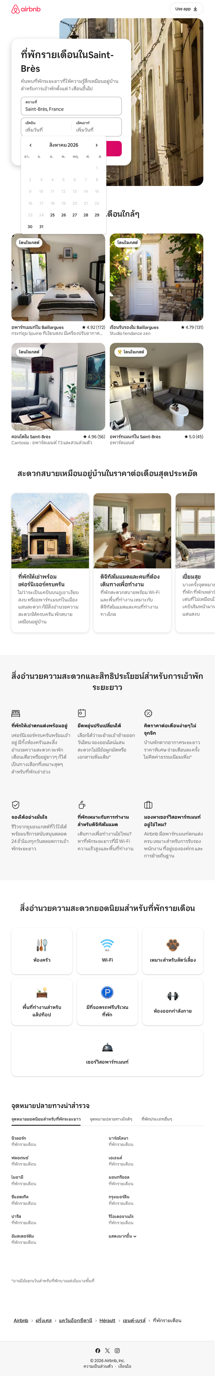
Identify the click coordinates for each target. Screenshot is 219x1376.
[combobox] (71, 109)
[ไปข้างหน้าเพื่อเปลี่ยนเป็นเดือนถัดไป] (96, 145)
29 (97, 215)
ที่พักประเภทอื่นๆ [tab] (156, 1119)
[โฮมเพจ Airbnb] (25, 9)
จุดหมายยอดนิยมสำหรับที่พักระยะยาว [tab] (46, 1119)
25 (52, 215)
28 (86, 215)
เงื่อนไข (124, 1366)
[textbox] (46, 130)
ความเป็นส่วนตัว (98, 1366)
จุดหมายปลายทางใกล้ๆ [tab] (111, 1119)
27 (74, 215)
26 (63, 215)
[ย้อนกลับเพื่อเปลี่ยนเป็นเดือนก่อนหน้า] (31, 145)
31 (41, 226)
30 (30, 226)
